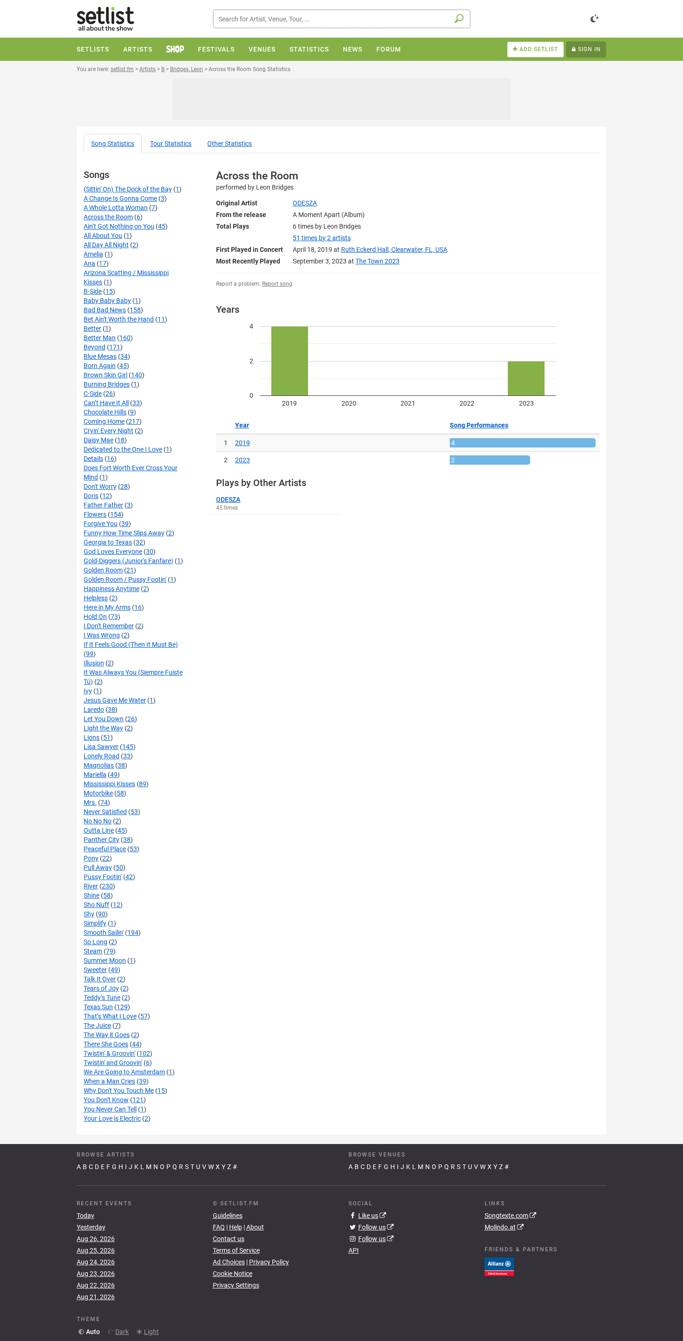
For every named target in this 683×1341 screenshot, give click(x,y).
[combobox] (342, 18)
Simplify (95, 923)
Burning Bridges (107, 384)
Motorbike (98, 793)
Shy (89, 914)
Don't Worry (100, 486)
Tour (170, 143)
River (91, 886)
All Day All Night (106, 245)
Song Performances (479, 425)
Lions (91, 737)
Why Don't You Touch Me (119, 1090)
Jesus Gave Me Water (115, 700)
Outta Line (99, 830)
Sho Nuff (96, 904)
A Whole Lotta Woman (116, 207)
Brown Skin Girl (105, 375)
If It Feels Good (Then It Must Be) (131, 644)
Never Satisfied (105, 811)
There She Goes (106, 1044)
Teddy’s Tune (102, 997)
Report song (277, 284)
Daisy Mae (98, 440)
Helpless (96, 598)
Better (92, 328)
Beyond (94, 347)
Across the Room (108, 217)
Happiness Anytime (111, 588)
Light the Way (103, 728)
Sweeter (95, 969)
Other (229, 143)
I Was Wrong (102, 635)
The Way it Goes (107, 1035)
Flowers (95, 514)
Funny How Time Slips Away (124, 533)
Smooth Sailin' (104, 932)
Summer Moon (105, 960)
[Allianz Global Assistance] (499, 1265)
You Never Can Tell (110, 1109)
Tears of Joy (101, 988)
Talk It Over (100, 979)
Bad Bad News (105, 310)
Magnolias (99, 765)
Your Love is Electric (112, 1118)
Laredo (94, 709)
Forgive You (101, 523)
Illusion (94, 663)
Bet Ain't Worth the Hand (119, 319)
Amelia (93, 254)
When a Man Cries (109, 1081)
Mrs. (90, 802)
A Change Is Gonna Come (120, 198)
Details (93, 458)
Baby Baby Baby (107, 300)
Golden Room (103, 570)
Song (112, 143)
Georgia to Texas (108, 542)
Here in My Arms (107, 607)
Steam (93, 951)
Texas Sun (98, 1007)
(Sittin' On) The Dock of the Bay (128, 189)
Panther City (101, 839)
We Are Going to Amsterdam (124, 1072)
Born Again (100, 365)
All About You (103, 235)
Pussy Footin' (103, 877)
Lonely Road (101, 756)
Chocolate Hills (105, 412)
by (322, 238)
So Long (95, 942)
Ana (89, 263)
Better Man (100, 338)
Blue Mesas (100, 356)
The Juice (97, 1025)
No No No (98, 821)
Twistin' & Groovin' (109, 1053)
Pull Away (98, 867)
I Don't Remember (109, 626)
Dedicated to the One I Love (123, 449)
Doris (91, 496)
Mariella (95, 774)
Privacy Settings (236, 1285)
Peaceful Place (105, 849)
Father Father (103, 505)
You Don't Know (106, 1100)
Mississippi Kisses (109, 784)
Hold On (95, 616)
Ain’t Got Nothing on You (119, 226)
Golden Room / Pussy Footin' (125, 579)
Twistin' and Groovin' (113, 1062)
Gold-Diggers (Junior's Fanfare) (128, 561)
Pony (91, 858)
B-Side (93, 291)
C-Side (93, 393)
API (353, 1250)
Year (242, 425)
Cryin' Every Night (108, 430)
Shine (91, 895)
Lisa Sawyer (101, 746)
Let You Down (104, 719)
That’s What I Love (110, 1016)
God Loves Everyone (113, 551)
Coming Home (104, 421)
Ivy (88, 691)
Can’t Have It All (106, 403)
